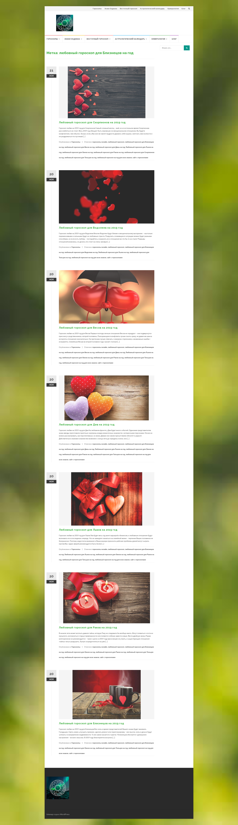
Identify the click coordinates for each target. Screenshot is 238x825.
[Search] (187, 47)
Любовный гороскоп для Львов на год (113, 252)
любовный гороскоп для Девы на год (110, 147)
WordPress (65, 814)
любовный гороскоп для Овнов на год (77, 152)
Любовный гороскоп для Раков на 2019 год (88, 627)
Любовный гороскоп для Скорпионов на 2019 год (92, 122)
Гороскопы (97, 8)
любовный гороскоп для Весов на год (79, 147)
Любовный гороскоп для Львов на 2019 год (88, 529)
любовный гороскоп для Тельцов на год (80, 158)
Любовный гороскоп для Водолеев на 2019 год (91, 227)
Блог (183, 8)
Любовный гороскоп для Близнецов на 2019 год (91, 723)
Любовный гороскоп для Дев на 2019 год (87, 424)
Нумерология (173, 8)
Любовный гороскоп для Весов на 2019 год (88, 327)
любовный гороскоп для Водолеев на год (81, 252)
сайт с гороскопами (140, 158)
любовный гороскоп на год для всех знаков (114, 158)
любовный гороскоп (116, 142)
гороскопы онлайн (99, 142)
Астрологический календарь (152, 8)
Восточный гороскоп (128, 8)
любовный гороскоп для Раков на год (108, 152)
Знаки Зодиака (110, 8)
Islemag (49, 814)
